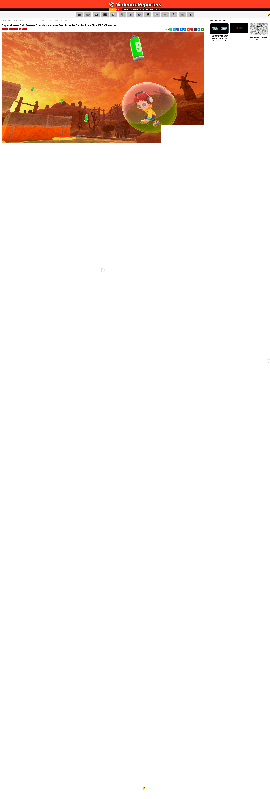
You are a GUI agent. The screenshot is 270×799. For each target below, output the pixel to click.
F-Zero (140, 760)
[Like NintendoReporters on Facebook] (126, 788)
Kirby (140, 740)
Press (129, 796)
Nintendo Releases (7, 725)
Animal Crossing (143, 735)
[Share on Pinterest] (191, 29)
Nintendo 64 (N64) (75, 743)
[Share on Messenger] (181, 29)
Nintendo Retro (6, 735)
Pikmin (140, 757)
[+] (26, 702)
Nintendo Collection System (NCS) (125, 793)
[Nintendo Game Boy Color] (148, 14)
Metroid (141, 747)
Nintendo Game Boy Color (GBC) (78, 740)
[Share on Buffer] (195, 29)
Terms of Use (140, 796)
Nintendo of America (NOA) (213, 727)
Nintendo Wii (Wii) (75, 730)
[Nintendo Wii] (113, 14)
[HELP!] (143, 788)
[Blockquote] (22, 703)
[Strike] (16, 703)
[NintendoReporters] (135, 7)
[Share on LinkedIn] (184, 29)
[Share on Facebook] (177, 29)
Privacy (145, 796)
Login (112, 9)
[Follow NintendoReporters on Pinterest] (138, 788)
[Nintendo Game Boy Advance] (139, 14)
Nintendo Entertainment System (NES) (79, 750)
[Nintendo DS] (122, 14)
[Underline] (14, 703)
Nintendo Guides (6, 728)
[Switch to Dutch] (159, 9)
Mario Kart (141, 723)
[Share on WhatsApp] (170, 29)
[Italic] (12, 703)
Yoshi (140, 745)
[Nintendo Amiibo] (191, 14)
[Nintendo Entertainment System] (182, 14)
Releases (126, 9)
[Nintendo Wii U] (96, 14)
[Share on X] (174, 29)
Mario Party (141, 725)
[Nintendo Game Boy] (173, 14)
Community (145, 9)
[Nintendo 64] (156, 14)
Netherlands (123, 796)
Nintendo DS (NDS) (75, 733)
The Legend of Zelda (143, 730)
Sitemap (154, 796)
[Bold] (10, 703)
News (118, 9)
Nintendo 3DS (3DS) (75, 728)
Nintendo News (6, 720)
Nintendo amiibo (74, 754)
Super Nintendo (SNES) (76, 745)
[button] (268, 363)
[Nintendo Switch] (88, 14)
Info (152, 9)
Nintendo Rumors (7, 723)
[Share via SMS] (199, 29)
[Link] (24, 703)
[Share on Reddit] (188, 29)
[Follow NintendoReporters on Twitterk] (132, 788)
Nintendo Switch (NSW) (76, 723)
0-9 (133, 779)
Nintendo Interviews (7, 733)
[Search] (156, 9)
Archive (150, 796)
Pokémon (141, 728)
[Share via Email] (202, 29)
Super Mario (142, 720)
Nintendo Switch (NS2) (76, 720)
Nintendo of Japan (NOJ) (212, 730)
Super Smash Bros (143, 738)
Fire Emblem (142, 750)
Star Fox (141, 752)
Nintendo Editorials (7, 730)
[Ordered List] (18, 703)
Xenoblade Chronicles (144, 755)
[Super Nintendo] (165, 14)
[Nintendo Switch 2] (79, 14)
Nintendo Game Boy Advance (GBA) (79, 738)
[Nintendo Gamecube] (131, 14)
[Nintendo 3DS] (105, 14)
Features (135, 9)
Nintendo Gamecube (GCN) (77, 735)
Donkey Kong (142, 733)
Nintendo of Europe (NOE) (212, 725)
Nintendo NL (209, 722)
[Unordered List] (20, 703)
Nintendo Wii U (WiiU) (76, 725)
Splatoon (141, 743)
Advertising (133, 796)
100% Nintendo (117, 796)
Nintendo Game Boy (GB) (76, 747)
